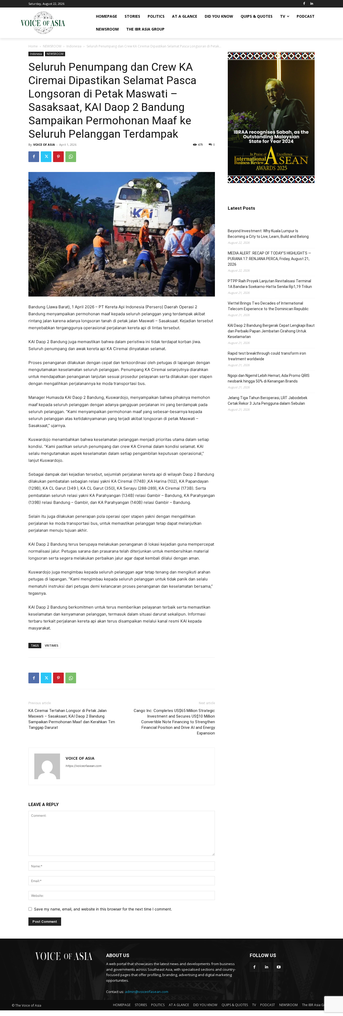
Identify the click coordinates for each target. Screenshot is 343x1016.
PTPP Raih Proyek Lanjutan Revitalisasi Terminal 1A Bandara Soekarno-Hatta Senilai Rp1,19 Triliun (270, 284)
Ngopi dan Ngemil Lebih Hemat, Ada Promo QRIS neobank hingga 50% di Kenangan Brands (269, 378)
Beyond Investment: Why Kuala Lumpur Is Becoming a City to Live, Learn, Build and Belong (268, 234)
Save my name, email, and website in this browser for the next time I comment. (103, 909)
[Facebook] (304, 4)
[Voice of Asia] (42, 22)
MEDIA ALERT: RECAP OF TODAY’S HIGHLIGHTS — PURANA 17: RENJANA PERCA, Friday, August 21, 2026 (269, 259)
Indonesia (73, 46)
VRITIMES (51, 645)
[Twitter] (46, 156)
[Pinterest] (58, 156)
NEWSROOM (52, 46)
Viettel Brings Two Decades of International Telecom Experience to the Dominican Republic (268, 306)
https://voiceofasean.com (84, 766)
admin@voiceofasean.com (146, 991)
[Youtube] (278, 967)
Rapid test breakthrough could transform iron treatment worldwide (267, 356)
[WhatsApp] (70, 156)
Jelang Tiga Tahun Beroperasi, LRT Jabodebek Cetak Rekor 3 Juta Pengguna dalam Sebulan (267, 401)
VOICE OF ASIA (44, 145)
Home (33, 46)
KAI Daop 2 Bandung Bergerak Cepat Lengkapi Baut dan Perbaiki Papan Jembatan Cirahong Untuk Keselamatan (271, 331)
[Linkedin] (311, 4)
